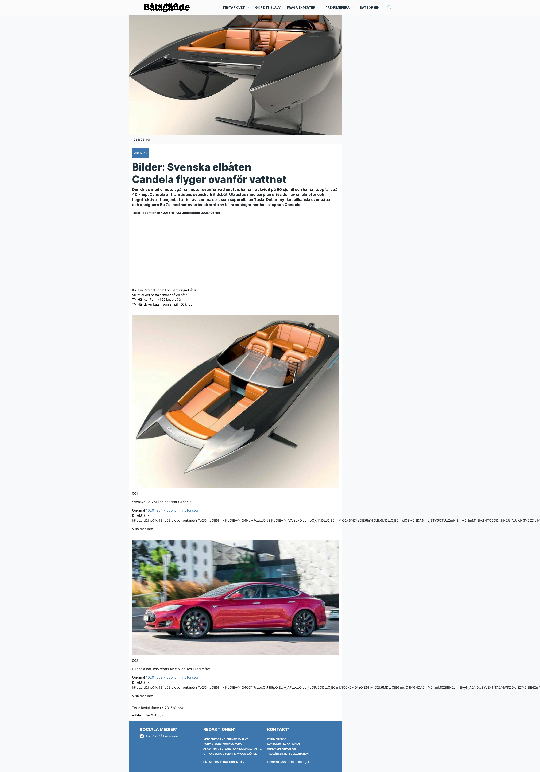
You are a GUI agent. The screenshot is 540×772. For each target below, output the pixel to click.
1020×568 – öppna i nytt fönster (172, 677)
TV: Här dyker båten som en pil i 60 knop (162, 304)
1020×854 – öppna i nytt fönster (172, 510)
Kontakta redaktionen (283, 743)
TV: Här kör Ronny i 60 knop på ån (157, 300)
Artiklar (136, 715)
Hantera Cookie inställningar (288, 762)
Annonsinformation (281, 748)
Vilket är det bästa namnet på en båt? (159, 295)
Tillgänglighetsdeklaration (288, 753)
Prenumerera (276, 738)
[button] (389, 7)
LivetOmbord (152, 715)
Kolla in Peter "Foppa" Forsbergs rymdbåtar (164, 290)
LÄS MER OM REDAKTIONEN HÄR (223, 762)
